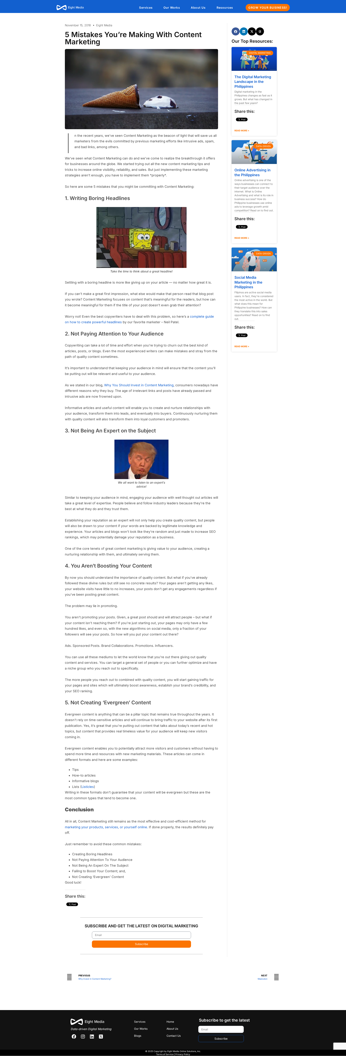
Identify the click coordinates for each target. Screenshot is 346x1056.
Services (146, 7)
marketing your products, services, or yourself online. (106, 827)
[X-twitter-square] (100, 1036)
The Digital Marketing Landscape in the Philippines (252, 82)
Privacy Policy (182, 1054)
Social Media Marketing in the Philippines (248, 282)
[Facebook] (73, 1036)
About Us (198, 7)
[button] (236, 31)
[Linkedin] (91, 1036)
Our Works (171, 7)
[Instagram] (82, 1036)
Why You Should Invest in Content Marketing (139, 385)
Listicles (87, 787)
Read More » (241, 130)
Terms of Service (165, 1054)
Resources (225, 7)
